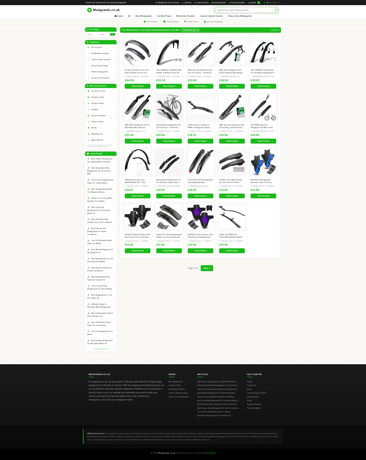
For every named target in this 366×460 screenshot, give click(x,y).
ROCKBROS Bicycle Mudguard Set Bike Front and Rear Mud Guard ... (262, 126)
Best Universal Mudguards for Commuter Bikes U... (218, 400)
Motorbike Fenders (185, 16)
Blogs (249, 400)
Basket (254, 2)
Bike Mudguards (144, 16)
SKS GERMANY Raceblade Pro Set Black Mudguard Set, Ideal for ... (263, 71)
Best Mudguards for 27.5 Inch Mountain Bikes (100, 260)
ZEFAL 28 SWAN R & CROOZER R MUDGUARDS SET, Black (230, 235)
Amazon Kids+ (97, 121)
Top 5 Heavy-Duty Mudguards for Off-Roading (99, 287)
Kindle (94, 128)
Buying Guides (220, 2)
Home (120, 16)
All (129, 16)
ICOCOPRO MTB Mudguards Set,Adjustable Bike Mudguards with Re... (200, 181)
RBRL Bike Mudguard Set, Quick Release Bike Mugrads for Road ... (232, 71)
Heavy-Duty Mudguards (240, 16)
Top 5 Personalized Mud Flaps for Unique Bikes (100, 181)
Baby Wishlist (97, 140)
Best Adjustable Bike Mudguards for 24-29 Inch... (217, 385)
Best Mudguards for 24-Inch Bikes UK (100, 296)
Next (206, 268)
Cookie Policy (253, 397)
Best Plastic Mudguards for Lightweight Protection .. (99, 160)
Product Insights (238, 2)
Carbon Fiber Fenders (101, 59)
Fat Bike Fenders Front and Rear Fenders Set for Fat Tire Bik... (137, 71)
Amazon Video (97, 97)
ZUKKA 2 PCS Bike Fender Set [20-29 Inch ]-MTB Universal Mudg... (230, 181)
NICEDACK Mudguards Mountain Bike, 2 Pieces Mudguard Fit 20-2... (261, 181)
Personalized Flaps (99, 65)
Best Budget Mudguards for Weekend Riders (100, 190)
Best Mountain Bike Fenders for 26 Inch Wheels (99, 220)
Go (113, 34)
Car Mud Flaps (164, 16)
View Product (138, 86)
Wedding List (97, 134)
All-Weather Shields (100, 53)
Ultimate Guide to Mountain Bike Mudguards (99, 305)
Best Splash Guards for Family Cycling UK (99, 269)
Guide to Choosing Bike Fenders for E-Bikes (99, 199)
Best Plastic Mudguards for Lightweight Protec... (217, 382)
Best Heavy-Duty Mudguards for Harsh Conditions (96, 231)
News (249, 389)
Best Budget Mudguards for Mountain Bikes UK (100, 341)
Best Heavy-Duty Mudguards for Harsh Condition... (218, 408)
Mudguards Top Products (168, 2)
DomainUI (211, 453)
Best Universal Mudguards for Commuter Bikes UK (98, 210)
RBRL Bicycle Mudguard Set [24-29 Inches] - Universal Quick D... (200, 71)
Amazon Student (98, 115)
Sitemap (187, 2)
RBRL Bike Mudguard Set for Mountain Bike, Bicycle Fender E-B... (137, 126)
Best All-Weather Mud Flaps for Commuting (99, 323)
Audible (94, 109)
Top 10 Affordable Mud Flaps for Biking (99, 241)
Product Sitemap (254, 404)
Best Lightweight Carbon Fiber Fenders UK (100, 314)
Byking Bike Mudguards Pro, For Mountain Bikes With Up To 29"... (168, 181)
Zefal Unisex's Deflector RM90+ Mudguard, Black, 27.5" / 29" (199, 126)
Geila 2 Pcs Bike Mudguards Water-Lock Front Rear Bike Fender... (168, 235)
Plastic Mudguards (99, 71)
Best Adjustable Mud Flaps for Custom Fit (98, 278)
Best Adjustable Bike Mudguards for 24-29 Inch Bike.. (99, 171)
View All (274, 30)
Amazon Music (97, 103)
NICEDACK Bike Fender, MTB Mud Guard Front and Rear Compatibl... (137, 235)
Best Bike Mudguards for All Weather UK (100, 251)
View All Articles (100, 349)
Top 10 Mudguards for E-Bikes (100, 332)
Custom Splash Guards (211, 16)
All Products (96, 47)
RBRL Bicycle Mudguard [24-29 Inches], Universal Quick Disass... (232, 126)
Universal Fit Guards (100, 78)
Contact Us (251, 385)
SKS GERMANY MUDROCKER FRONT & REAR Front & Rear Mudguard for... (168, 71)
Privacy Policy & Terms (256, 393)
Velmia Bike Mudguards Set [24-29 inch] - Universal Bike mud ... (168, 126)
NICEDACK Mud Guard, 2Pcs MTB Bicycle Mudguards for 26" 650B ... (200, 235)
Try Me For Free (98, 91)
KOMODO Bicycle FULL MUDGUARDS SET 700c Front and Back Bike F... (135, 181)
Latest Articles (203, 2)
